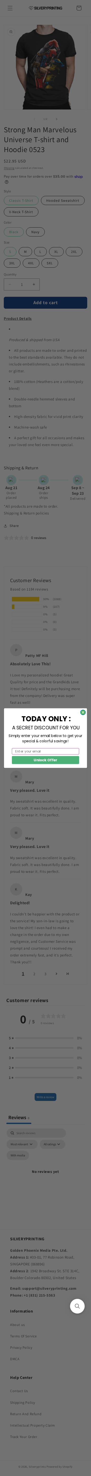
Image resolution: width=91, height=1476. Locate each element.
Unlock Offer (45, 759)
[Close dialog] (83, 712)
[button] (77, 1306)
